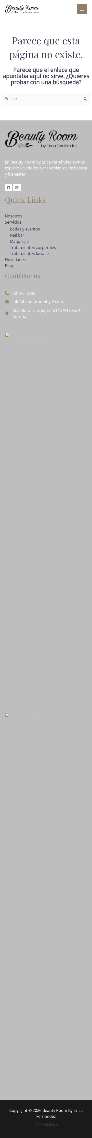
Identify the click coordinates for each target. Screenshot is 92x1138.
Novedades (15, 259)
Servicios (13, 222)
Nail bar (17, 235)
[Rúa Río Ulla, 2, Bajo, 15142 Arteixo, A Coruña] (46, 313)
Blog (9, 265)
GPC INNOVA (46, 1125)
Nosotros (13, 216)
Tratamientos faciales (30, 253)
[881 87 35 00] (20, 293)
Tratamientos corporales (33, 247)
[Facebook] (8, 187)
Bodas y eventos (25, 229)
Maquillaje (19, 241)
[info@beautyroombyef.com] (34, 302)
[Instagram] (17, 187)
